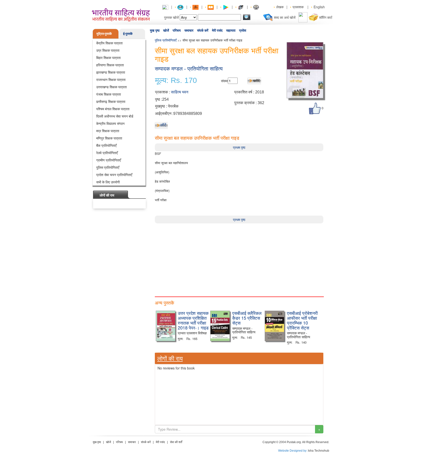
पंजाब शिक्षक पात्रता (108, 94)
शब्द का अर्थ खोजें (284, 17)
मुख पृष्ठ (154, 30)
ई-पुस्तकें (128, 33)
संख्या (224, 80)
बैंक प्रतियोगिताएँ (106, 145)
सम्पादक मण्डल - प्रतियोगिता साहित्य (189, 68)
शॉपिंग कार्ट (325, 17)
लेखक (280, 6)
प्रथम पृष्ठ (239, 147)
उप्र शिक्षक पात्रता (107, 50)
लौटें (163, 125)
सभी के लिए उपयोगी (108, 181)
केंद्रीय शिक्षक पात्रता (109, 42)
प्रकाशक (298, 6)
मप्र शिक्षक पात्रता (107, 130)
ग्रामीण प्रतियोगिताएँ (108, 160)
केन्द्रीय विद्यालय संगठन (110, 123)
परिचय (177, 30)
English (319, 6)
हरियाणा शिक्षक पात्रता (110, 64)
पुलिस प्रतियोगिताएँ (107, 167)
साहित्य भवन (179, 92)
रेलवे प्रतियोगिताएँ (107, 152)
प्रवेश (242, 30)
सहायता (230, 30)
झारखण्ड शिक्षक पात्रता (110, 72)
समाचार (188, 30)
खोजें (166, 30)
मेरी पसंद (217, 30)
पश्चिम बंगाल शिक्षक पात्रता (112, 108)
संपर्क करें (202, 30)
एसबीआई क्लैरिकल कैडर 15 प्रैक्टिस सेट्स (247, 318)
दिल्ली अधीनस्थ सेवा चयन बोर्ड (114, 116)
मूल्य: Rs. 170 (176, 80)
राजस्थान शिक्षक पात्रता (111, 79)
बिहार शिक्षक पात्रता (108, 57)
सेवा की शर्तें (176, 442)
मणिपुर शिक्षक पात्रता (109, 138)
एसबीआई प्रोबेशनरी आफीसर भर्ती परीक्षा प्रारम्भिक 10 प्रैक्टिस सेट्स (302, 320)
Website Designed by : (293, 450)
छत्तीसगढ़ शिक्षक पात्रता (110, 101)
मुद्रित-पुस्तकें (104, 33)
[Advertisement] (239, 257)
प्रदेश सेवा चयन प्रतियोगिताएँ (114, 174)
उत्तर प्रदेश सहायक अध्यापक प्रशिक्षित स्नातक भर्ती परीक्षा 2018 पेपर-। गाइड (193, 320)
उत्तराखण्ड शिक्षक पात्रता (111, 86)
